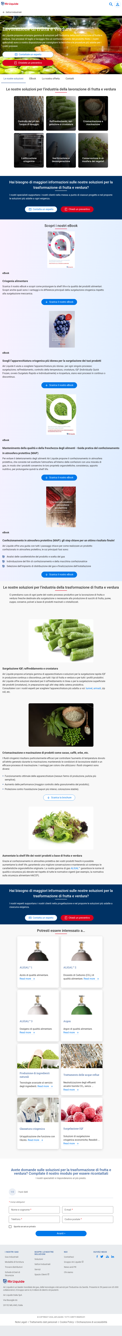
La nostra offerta (51, 78)
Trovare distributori (13, 1267)
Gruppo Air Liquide (73, 1262)
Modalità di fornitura (14, 1262)
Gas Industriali (11, 1257)
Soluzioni (39, 1259)
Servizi (37, 1269)
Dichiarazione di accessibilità (91, 1322)
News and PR (70, 1267)
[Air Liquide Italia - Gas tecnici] (9, 3)
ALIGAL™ (75, 868)
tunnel (89, 688)
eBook (32, 78)
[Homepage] (13, 1281)
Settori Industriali (42, 1264)
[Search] (111, 4)
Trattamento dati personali (43, 1322)
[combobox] (111, 4)
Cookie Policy (67, 1322)
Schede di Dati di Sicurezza (12, 1274)
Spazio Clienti (41, 1274)
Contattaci (69, 1257)
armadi (97, 688)
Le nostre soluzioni (13, 78)
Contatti (70, 78)
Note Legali (21, 1322)
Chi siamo (68, 1272)
